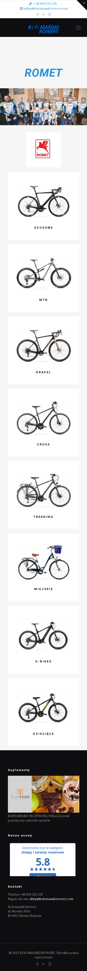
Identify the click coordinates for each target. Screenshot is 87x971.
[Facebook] (37, 14)
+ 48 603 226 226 (45, 4)
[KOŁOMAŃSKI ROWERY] (43, 28)
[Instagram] (49, 14)
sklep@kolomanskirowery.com (46, 9)
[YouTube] (43, 14)
